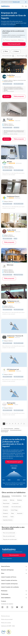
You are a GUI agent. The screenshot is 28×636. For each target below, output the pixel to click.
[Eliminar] (13, 56)
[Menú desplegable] (26, 6)
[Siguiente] (22, 70)
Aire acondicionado (5, 430)
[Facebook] (7, 607)
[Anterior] (5, 70)
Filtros (6, 51)
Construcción (15, 503)
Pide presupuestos (14, 555)
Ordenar (16, 51)
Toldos (12, 516)
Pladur (12, 513)
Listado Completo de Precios (8, 577)
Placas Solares (6, 503)
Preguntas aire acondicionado (10, 539)
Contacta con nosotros (7, 604)
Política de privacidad (6, 619)
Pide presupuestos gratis (14, 462)
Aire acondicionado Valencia (15, 430)
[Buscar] (22, 6)
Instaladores (16, 428)
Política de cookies (6, 622)
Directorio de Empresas (8, 428)
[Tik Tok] (22, 607)
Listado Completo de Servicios (9, 580)
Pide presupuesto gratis (14, 44)
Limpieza (5, 500)
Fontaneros (5, 513)
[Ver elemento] (9, 70)
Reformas (12, 500)
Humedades (5, 506)
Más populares (6, 496)
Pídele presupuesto (19, 96)
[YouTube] (17, 607)
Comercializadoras (16, 496)
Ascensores (19, 513)
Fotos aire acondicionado (9, 536)
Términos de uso (5, 616)
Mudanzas (19, 500)
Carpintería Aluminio (8, 520)
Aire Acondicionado (16, 506)
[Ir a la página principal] (5, 6)
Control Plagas (14, 510)
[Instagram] (2, 607)
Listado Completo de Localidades (10, 587)
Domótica (5, 516)
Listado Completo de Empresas (9, 583)
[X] (12, 607)
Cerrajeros (5, 510)
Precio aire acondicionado (9, 532)
